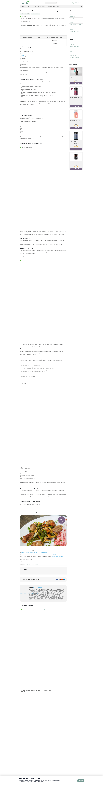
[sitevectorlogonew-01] (25, 1)
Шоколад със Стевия (76, 91)
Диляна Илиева (37, 576)
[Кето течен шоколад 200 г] (76, 167)
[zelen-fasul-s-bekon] (31, 686)
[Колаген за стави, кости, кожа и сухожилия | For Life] (76, 124)
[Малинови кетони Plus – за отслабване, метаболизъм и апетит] (76, 101)
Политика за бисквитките (24, 783)
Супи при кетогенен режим (33, 564)
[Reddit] (62, 569)
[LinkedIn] (64, 569)
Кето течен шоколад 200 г (76, 176)
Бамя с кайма (47, 680)
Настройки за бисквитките (36, 783)
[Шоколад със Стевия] (76, 81)
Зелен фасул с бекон (26, 767)
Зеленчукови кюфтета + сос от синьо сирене (30, 680)
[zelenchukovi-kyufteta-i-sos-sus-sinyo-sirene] (31, 598)
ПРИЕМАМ (80, 780)
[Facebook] (57, 569)
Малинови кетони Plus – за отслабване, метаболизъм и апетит (76, 113)
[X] (59, 569)
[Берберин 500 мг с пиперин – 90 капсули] (76, 145)
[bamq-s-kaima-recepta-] (55, 598)
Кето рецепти (26, 564)
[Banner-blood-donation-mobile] (76, 62)
